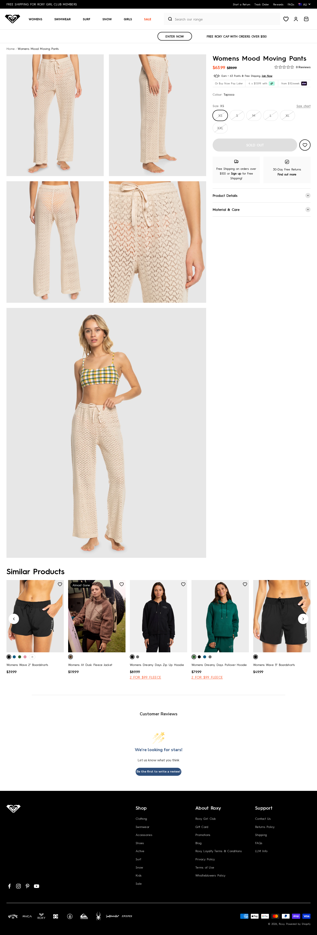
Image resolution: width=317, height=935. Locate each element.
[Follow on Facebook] (9, 886)
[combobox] (226, 19)
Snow (107, 19)
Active (140, 851)
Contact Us (263, 818)
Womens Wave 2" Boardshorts (27, 665)
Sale (147, 19)
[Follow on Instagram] (18, 886)
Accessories (144, 835)
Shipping (261, 835)
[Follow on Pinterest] (27, 886)
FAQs (258, 843)
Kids (138, 875)
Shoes (140, 843)
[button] (37, 19)
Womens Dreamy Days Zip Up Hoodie (157, 665)
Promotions (202, 835)
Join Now (267, 75)
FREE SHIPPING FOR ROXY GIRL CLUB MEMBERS (41, 4)
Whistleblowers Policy (210, 875)
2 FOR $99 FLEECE (145, 677)
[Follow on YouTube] (36, 886)
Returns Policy (265, 827)
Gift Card (201, 827)
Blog (198, 843)
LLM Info (261, 851)
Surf (86, 19)
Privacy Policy (205, 859)
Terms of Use (204, 867)
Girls (128, 19)
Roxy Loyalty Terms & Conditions (218, 851)
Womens (35, 19)
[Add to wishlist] (305, 145)
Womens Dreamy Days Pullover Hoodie (219, 665)
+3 (32, 656)
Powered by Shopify (298, 924)
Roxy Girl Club (205, 818)
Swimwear (62, 19)
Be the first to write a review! (158, 771)
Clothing (141, 818)
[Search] (168, 19)
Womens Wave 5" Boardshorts (274, 665)
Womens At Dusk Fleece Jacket (90, 665)
